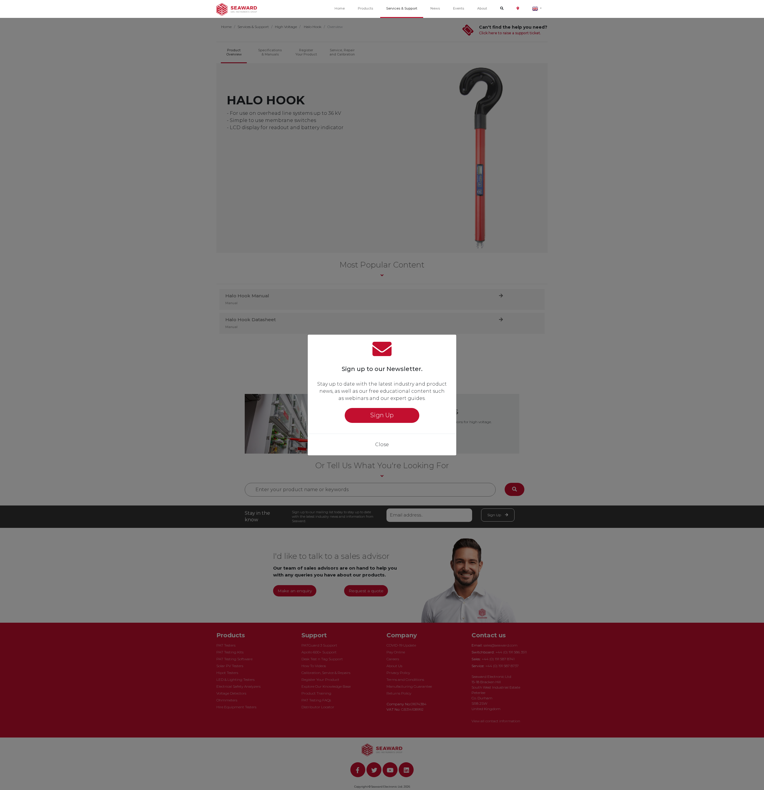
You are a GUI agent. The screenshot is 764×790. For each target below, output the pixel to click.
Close (382, 444)
